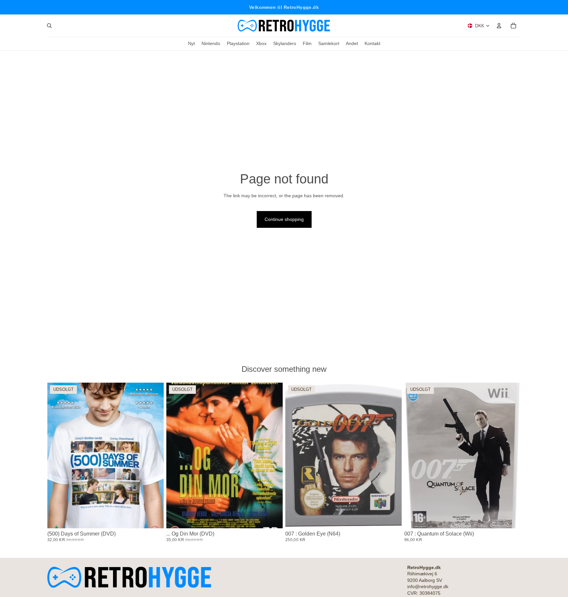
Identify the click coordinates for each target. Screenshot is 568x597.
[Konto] (499, 25)
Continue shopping (284, 219)
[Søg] (49, 25)
